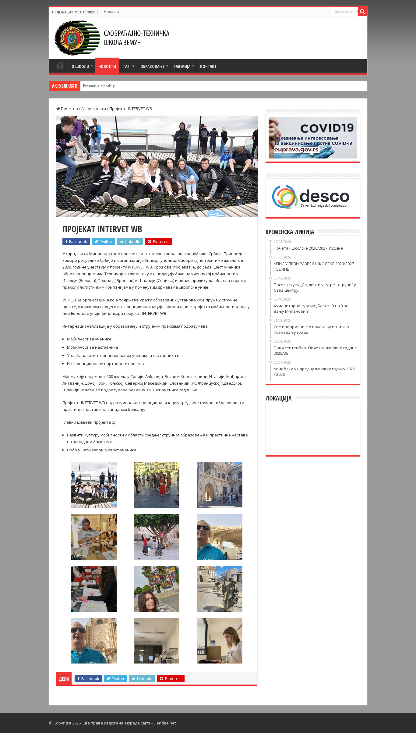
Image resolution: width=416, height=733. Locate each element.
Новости (111, 11)
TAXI (127, 66)
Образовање (152, 66)
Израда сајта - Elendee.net (150, 723)
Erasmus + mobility (99, 86)
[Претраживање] (362, 11)
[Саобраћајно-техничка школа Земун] (112, 36)
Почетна (60, 65)
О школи (80, 66)
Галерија (182, 66)
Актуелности (93, 108)
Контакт (208, 66)
